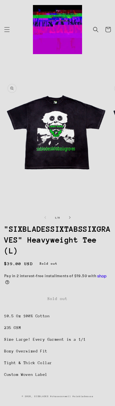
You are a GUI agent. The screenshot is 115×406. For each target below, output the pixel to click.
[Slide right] (70, 217)
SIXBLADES (41, 396)
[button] (7, 29)
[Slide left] (45, 217)
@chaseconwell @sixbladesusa (71, 396)
